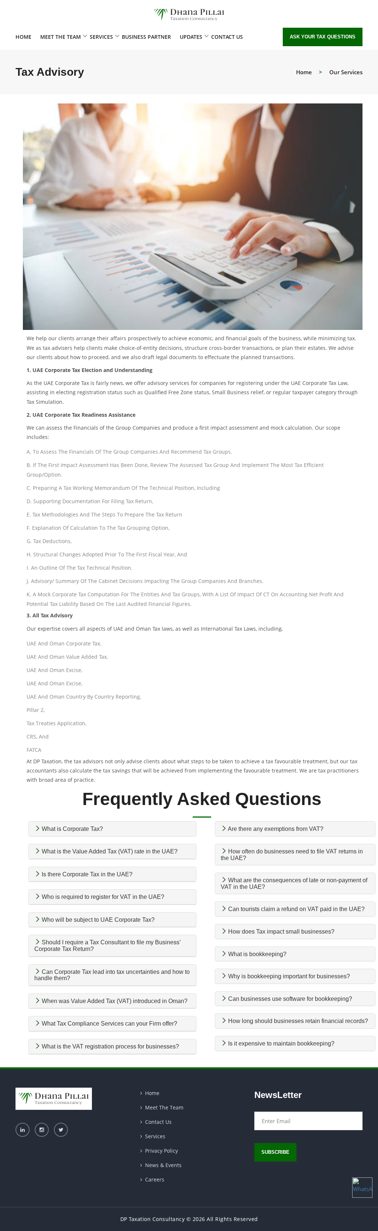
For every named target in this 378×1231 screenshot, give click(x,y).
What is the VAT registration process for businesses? (109, 1046)
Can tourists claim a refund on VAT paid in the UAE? (296, 909)
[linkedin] (23, 1129)
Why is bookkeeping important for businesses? (288, 976)
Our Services (345, 72)
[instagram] (42, 1129)
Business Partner (146, 36)
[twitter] (61, 1129)
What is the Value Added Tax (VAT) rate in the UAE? (109, 851)
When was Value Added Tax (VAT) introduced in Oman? (114, 1001)
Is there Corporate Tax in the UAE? (86, 874)
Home (23, 36)
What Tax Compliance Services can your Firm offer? (108, 1023)
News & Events (163, 1165)
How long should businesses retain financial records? (297, 1021)
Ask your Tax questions (322, 37)
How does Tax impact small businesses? (280, 931)
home (304, 72)
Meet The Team (164, 1107)
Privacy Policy (161, 1150)
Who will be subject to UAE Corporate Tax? (97, 920)
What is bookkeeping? (256, 954)
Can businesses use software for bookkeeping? (289, 999)
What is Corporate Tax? (71, 829)
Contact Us (158, 1121)
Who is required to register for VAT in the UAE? (102, 897)
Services (101, 36)
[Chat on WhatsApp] (362, 1187)
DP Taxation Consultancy (152, 1219)
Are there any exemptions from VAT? (275, 829)
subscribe (275, 1152)
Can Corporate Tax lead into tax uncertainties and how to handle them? (112, 975)
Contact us (227, 36)
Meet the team (60, 36)
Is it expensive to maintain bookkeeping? (280, 1043)
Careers (154, 1179)
